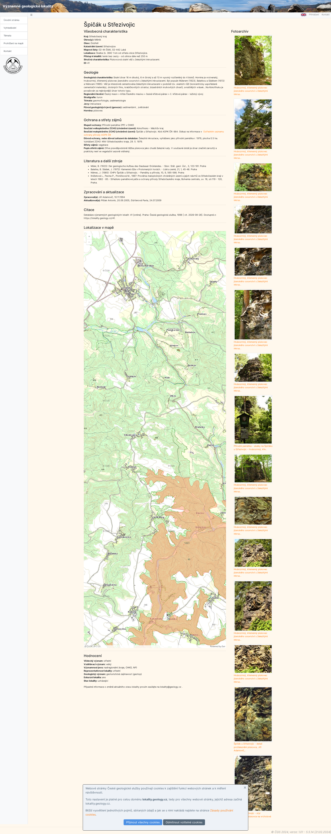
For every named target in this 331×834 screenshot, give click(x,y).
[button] (245, 787)
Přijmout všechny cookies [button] (143, 822)
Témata (7, 35)
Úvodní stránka (11, 20)
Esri (223, 646)
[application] (155, 439)
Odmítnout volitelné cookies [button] (184, 822)
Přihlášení (314, 14)
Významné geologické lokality (28, 6)
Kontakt (8, 51)
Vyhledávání (10, 28)
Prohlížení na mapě (13, 43)
